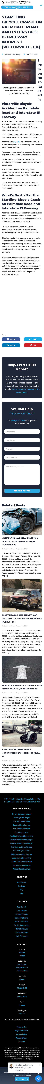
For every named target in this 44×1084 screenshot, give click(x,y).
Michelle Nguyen (22, 929)
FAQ (21, 889)
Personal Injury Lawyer (21, 850)
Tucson (22, 956)
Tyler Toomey (22, 910)
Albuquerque (22, 996)
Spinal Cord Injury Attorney (22, 861)
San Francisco (22, 971)
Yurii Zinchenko (21, 936)
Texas (22, 1002)
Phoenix (22, 952)
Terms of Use (22, 1027)
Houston (22, 1005)
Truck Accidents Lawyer (22, 865)
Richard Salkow (22, 932)
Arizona (22, 949)
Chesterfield (22, 988)
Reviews (21, 886)
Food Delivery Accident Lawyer (21, 836)
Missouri (22, 985)
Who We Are (21, 882)
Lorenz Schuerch (21, 921)
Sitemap (21, 1041)
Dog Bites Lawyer (21, 832)
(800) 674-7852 (18, 421)
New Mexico (22, 993)
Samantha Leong (21, 918)
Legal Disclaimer (21, 1030)
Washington (22, 1010)
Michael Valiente (21, 914)
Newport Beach (22, 967)
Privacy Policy (21, 1034)
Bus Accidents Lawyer (21, 825)
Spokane (22, 1014)
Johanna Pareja (9, 549)
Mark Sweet (21, 907)
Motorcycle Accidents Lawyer (21, 839)
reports (16, 142)
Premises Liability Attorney (21, 847)
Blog (21, 893)
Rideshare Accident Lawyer (21, 854)
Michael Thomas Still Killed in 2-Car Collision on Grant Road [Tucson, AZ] (20, 541)
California (22, 961)
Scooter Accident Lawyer (21, 858)
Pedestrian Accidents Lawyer (21, 843)
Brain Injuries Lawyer (22, 817)
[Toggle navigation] (41, 5)
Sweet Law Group (13, 54)
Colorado (22, 976)
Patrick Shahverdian (21, 925)
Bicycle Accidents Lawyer (21, 814)
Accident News (21, 1038)
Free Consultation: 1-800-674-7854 (17, 7)
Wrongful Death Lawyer (21, 869)
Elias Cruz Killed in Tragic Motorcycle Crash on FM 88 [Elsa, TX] (21, 752)
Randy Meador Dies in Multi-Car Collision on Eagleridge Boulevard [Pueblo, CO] (22, 618)
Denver (22, 979)
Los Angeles (22, 964)
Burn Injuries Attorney (21, 821)
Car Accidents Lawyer (21, 828)
